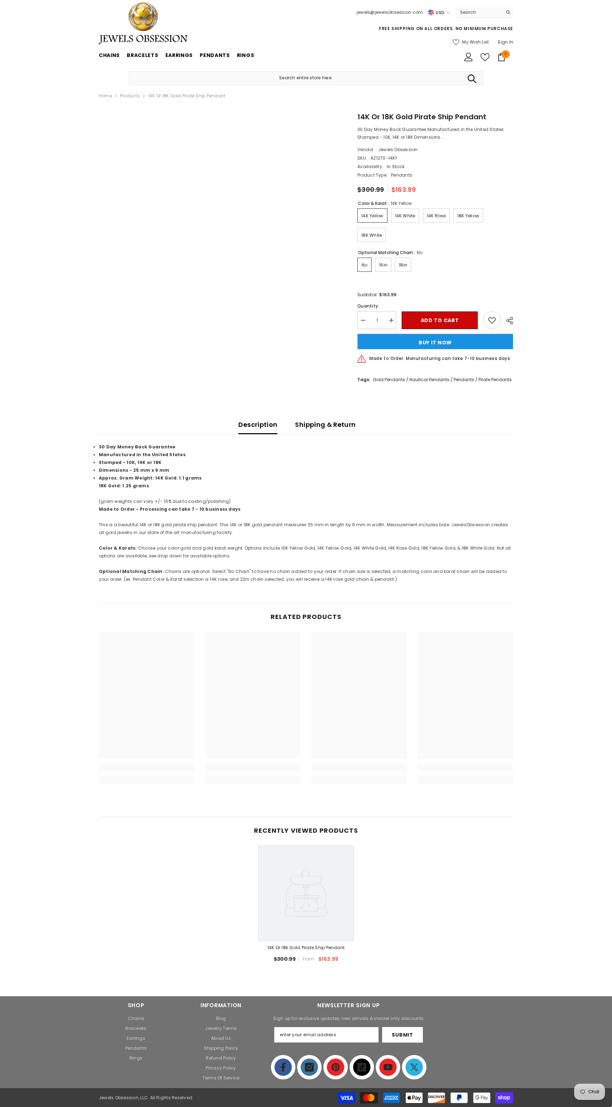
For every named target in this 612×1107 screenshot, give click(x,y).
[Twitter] (414, 1067)
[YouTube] (388, 1067)
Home (105, 96)
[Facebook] (283, 1067)
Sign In (505, 42)
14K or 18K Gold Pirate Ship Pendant (306, 948)
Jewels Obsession (398, 150)
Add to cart (440, 320)
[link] (146, 768)
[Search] (485, 12)
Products (130, 96)
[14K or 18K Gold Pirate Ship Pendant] (306, 893)
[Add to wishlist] (492, 320)
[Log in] (468, 57)
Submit (402, 1034)
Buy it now (435, 342)
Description (257, 424)
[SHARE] (507, 320)
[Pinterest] (335, 1067)
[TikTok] (362, 1067)
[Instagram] (309, 1067)
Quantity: (368, 306)
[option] (306, 906)
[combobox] (479, 12)
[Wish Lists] (485, 57)
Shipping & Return (325, 424)
